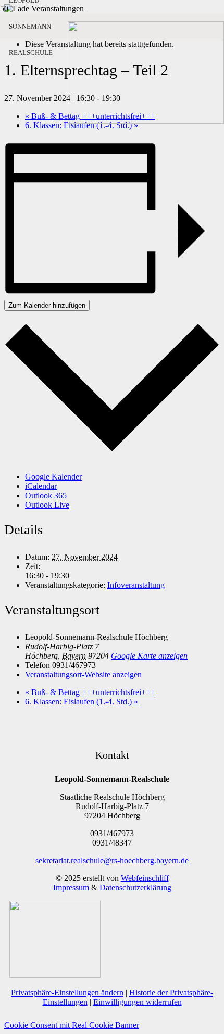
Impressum (71, 887)
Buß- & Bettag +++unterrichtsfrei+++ (90, 692)
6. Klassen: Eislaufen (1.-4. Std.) (81, 701)
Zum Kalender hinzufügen (46, 305)
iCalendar (41, 486)
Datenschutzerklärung (135, 887)
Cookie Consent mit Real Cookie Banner (71, 1024)
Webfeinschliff (145, 878)
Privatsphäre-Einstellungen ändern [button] (67, 992)
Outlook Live (47, 504)
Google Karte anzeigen (149, 655)
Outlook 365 (46, 495)
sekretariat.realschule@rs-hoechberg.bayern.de (112, 860)
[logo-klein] (146, 121)
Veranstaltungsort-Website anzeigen (83, 674)
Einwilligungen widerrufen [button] (137, 1002)
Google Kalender (53, 476)
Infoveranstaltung (136, 585)
